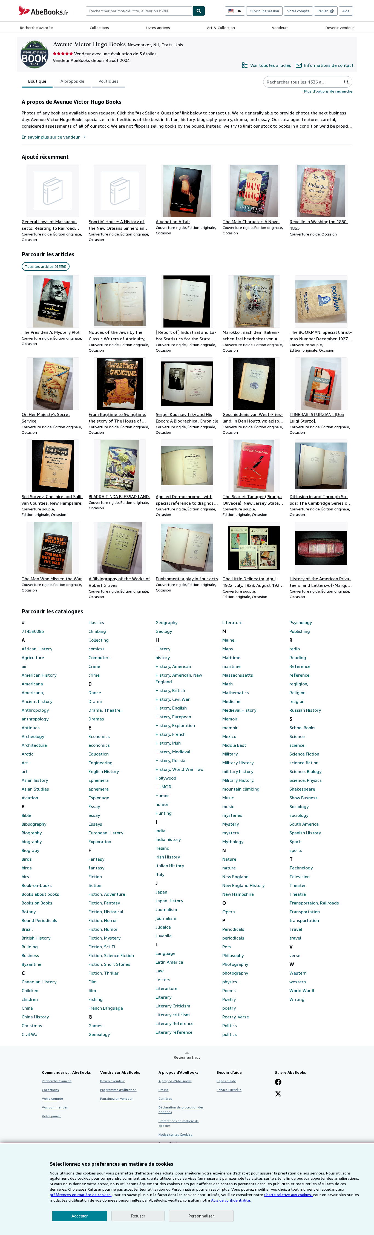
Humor (162, 795)
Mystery (230, 824)
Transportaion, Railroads (314, 903)
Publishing (299, 631)
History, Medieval (173, 751)
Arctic (27, 754)
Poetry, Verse (235, 1016)
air (24, 666)
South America (304, 824)
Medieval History (239, 710)
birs (25, 876)
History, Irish (168, 743)
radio (294, 648)
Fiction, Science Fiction (111, 955)
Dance (94, 692)
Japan (161, 892)
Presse (164, 1090)
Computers (99, 657)
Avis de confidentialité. (231, 1200)
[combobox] (139, 11)
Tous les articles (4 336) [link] (45, 266)
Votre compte (298, 11)
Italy (160, 874)
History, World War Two (179, 769)
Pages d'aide (226, 1081)
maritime (231, 666)
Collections (99, 27)
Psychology (300, 622)
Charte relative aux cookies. (288, 1194)
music (228, 806)
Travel (295, 929)
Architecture (34, 745)
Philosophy (233, 955)
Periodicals (233, 929)
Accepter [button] (79, 1216)
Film (92, 981)
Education (98, 754)
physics (229, 981)
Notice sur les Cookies (175, 1134)
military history (237, 771)
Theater (297, 885)
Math (227, 684)
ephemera (98, 789)
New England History (243, 885)
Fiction (95, 876)
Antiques (31, 727)
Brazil (27, 929)
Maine (228, 640)
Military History (238, 762)
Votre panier (51, 1116)
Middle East (234, 745)
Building (30, 946)
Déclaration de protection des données (181, 1109)
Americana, (33, 692)
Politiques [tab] (109, 81)
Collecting (98, 640)
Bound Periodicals (39, 920)
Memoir (229, 719)
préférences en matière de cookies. (80, 1194)
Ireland (162, 848)
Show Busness (303, 797)
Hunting (164, 813)
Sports (296, 841)
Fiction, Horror (102, 920)
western (297, 981)
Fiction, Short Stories (109, 964)
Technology (301, 868)
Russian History (305, 710)
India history (168, 839)
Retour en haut (187, 1057)
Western (298, 973)
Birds (27, 859)
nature (229, 868)
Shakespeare (302, 789)
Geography (166, 622)
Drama (95, 701)
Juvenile (164, 935)
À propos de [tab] (72, 81)
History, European (173, 716)
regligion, (298, 684)
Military (230, 754)
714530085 (33, 631)
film (92, 990)
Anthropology (35, 710)
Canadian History (39, 981)
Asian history (35, 780)
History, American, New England (179, 678)
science (296, 745)
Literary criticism (173, 1014)
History (163, 648)
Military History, (238, 780)
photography (235, 973)
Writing (296, 999)
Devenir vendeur (340, 27)
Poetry (229, 999)
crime (94, 675)
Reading (297, 657)
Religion (297, 692)
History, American (173, 666)
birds (27, 868)
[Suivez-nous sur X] (278, 1094)
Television (299, 876)
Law (159, 970)
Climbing (97, 631)
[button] (346, 81)
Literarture (166, 988)
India (160, 830)
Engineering (100, 762)
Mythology (232, 841)
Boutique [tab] (37, 81)
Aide (345, 11)
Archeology (33, 736)
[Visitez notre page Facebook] (278, 1082)
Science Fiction (304, 754)
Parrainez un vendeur (116, 1098)
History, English (171, 708)
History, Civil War (173, 699)
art (25, 771)
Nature (229, 859)
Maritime (231, 657)
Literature (232, 622)
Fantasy (96, 859)
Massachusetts (237, 675)
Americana (32, 684)
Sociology (299, 806)
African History (37, 648)
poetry (229, 1008)
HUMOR (163, 786)
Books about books (40, 894)
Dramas (96, 719)
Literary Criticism (173, 1006)
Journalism (166, 909)
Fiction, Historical (105, 911)
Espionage (98, 797)
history (163, 657)
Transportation (304, 911)
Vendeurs (280, 27)
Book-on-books (37, 885)
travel (295, 938)
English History (103, 771)
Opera (228, 911)
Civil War (30, 1034)
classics (96, 622)
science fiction (303, 762)
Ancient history (37, 701)
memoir (230, 727)
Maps (227, 648)
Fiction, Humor (102, 929)
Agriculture (33, 657)
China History (35, 1016)
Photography (235, 964)
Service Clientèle (229, 1090)
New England (235, 876)
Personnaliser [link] (201, 1215)
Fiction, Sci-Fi (101, 946)
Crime (94, 666)
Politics (229, 1025)
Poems (229, 990)
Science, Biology (305, 771)
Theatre (297, 894)
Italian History (170, 865)
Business (30, 955)
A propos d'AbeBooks (175, 1081)
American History (39, 675)
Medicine (231, 701)
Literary (163, 997)
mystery (230, 832)
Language (166, 953)
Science (297, 736)
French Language (105, 1008)
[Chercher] (199, 11)
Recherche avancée (36, 27)
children (30, 999)
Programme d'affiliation (118, 1090)
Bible (26, 815)
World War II (301, 990)
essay (94, 815)
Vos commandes (55, 1107)
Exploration (99, 841)
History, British (170, 690)
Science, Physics (305, 780)
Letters (163, 979)
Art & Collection (221, 27)
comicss (96, 648)
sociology (298, 815)
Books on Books (37, 903)
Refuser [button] (138, 1216)
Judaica (163, 927)
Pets (226, 946)
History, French (171, 734)
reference (299, 675)
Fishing (95, 999)
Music (228, 797)
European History (105, 832)
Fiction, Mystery (104, 938)
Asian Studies (35, 789)
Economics (99, 736)
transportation (304, 920)
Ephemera (98, 780)
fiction (94, 885)
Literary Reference (175, 1023)
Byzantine (31, 964)
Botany (29, 911)
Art (25, 762)
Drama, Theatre (104, 710)
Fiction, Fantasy (104, 903)
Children (30, 990)
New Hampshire (238, 894)
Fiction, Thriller (103, 973)
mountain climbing (241, 789)
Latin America (169, 962)
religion (296, 701)
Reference (299, 666)
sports (295, 850)
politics (229, 1034)
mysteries (232, 815)
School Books (302, 727)
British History (36, 938)
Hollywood (166, 778)
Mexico (229, 736)
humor (162, 804)
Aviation (30, 797)
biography (32, 841)
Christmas (32, 1025)
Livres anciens (158, 27)
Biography (32, 832)
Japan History (169, 900)
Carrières (165, 1098)
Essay (94, 806)
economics (99, 745)
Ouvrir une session (264, 11)
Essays (95, 824)
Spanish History (305, 832)
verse (294, 955)
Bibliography (34, 824)
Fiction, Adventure (106, 894)
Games (95, 1025)
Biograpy (30, 850)
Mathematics (235, 692)
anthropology (35, 719)
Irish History (168, 857)
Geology (164, 631)
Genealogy (99, 1034)
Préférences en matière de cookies (179, 1123)
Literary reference (174, 1032)
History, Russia (170, 760)
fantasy (96, 868)
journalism (166, 918)
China (27, 1008)
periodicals (233, 938)
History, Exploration (175, 725)
